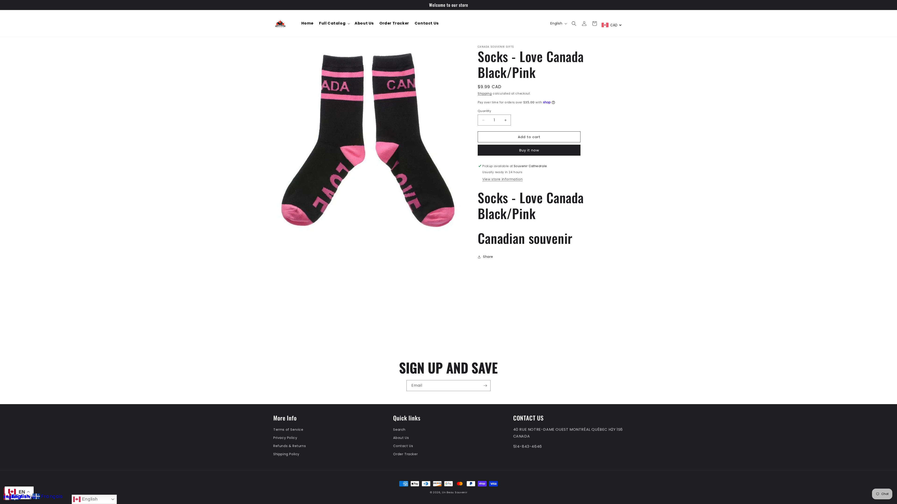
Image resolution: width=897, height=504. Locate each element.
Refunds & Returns (289, 446)
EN (6, 497)
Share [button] (488, 256)
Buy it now (529, 150)
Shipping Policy (286, 454)
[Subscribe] (485, 385)
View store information (502, 179)
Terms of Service (288, 429)
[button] (334, 23)
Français (28, 497)
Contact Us (403, 446)
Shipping (485, 93)
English (89, 499)
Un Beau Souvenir (454, 492)
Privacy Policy (285, 437)
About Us (401, 437)
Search (399, 429)
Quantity (484, 111)
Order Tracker (405, 454)
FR (12, 497)
